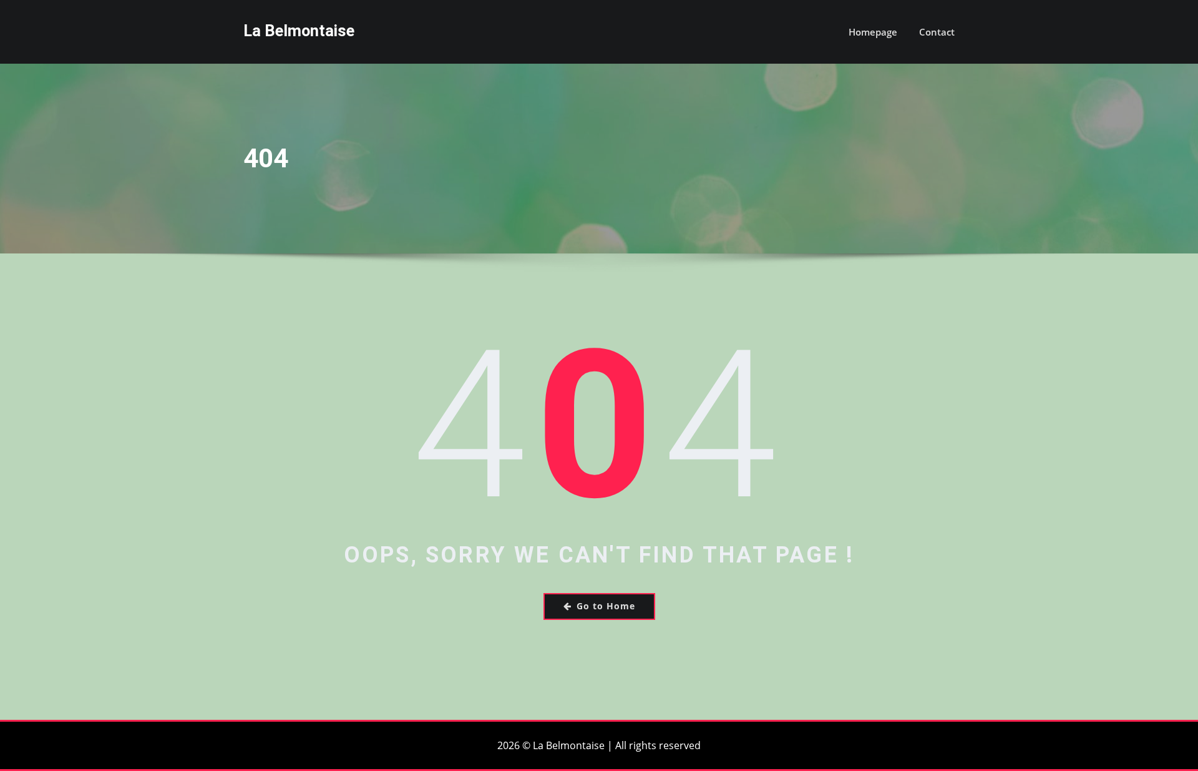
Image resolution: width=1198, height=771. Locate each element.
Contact (937, 32)
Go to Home (606, 606)
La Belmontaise (298, 30)
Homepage (873, 32)
